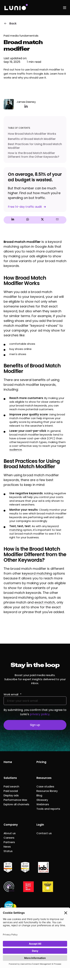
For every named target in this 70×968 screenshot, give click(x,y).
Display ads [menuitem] (11, 795)
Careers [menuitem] (9, 838)
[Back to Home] (16, 7)
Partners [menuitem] (9, 842)
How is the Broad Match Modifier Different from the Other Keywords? (33, 155)
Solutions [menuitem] (10, 778)
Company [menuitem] (11, 825)
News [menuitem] (7, 846)
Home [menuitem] (8, 762)
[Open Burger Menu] (64, 8)
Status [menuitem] (8, 851)
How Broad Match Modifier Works (32, 134)
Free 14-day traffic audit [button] (25, 207)
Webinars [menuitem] (42, 804)
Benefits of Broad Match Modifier (32, 139)
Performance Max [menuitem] (15, 800)
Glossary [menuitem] (42, 800)
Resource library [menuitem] (47, 791)
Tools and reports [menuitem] (48, 809)
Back (13, 23)
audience (15, 449)
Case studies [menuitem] (45, 786)
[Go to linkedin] (26, 106)
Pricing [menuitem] (41, 762)
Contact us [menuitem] (44, 833)
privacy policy (40, 714)
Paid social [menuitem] (11, 791)
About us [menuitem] (10, 833)
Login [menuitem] (40, 825)
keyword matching (37, 573)
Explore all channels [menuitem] (16, 804)
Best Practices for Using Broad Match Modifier (35, 146)
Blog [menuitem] (39, 795)
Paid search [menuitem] (11, 786)
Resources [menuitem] (44, 778)
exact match (44, 602)
